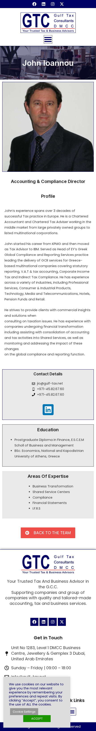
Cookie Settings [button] (24, 712)
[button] (72, 712)
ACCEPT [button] (37, 718)
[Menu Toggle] (48, 39)
